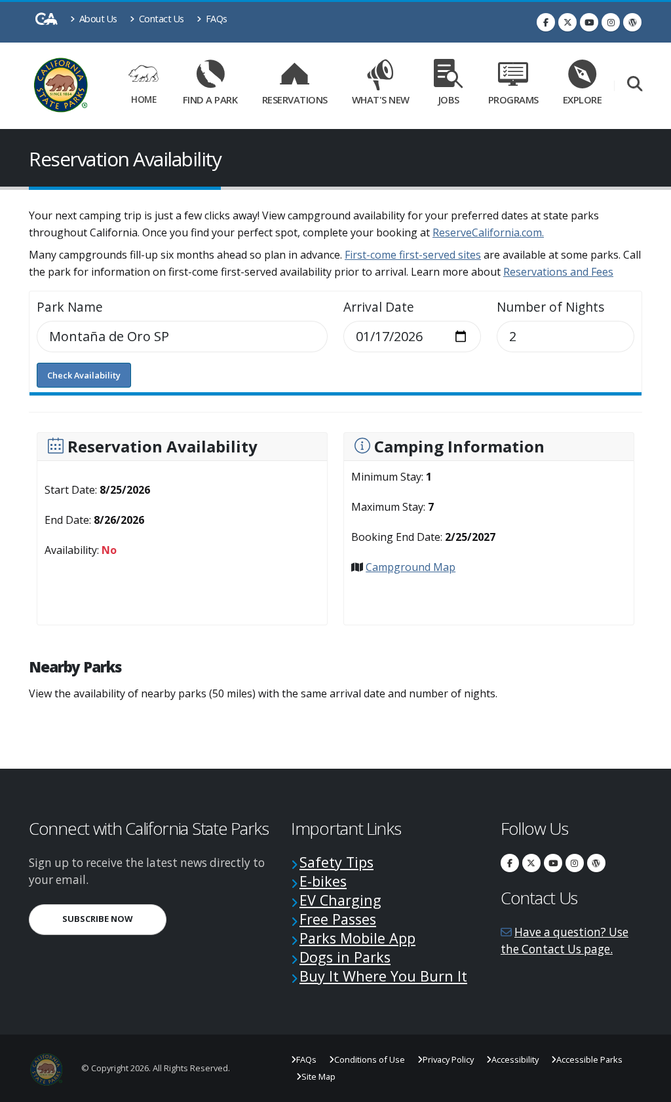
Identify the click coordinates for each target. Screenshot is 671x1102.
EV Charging (340, 900)
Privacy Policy (448, 1059)
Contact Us (160, 18)
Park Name (70, 307)
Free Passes (337, 918)
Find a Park (210, 99)
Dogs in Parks (345, 956)
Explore (582, 99)
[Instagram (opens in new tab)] (611, 22)
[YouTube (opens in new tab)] (589, 22)
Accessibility (515, 1059)
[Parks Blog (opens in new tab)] (632, 22)
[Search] (634, 84)
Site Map (318, 1076)
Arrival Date (378, 307)
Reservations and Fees (558, 272)
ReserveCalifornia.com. (488, 232)
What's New (381, 99)
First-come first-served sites (413, 255)
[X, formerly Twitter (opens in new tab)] (567, 22)
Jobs (448, 99)
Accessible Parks (589, 1059)
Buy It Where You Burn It (383, 975)
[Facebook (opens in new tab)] (546, 22)
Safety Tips (336, 862)
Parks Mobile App (357, 937)
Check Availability (84, 375)
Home (143, 99)
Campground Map (410, 567)
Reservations (298, 97)
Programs (513, 99)
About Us (97, 18)
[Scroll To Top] (648, 1087)
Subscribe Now (114, 918)
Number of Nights (550, 307)
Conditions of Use (369, 1059)
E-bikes (323, 881)
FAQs (215, 18)
